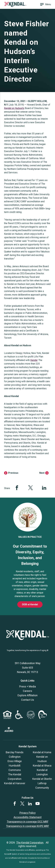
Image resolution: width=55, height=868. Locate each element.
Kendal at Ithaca (42, 765)
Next (41, 472)
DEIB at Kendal (30, 604)
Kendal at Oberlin (42, 778)
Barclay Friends (14, 752)
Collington (15, 756)
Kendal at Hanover (14, 783)
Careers (27, 690)
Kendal (33, 360)
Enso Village (15, 761)
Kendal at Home (42, 752)
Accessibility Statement (28, 817)
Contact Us (27, 699)
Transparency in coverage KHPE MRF (27, 826)
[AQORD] (8, 730)
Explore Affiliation (28, 695)
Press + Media (27, 686)
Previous (13, 472)
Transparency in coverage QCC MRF (27, 821)
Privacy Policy (28, 812)
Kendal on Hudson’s (14, 108)
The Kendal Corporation (29, 842)
